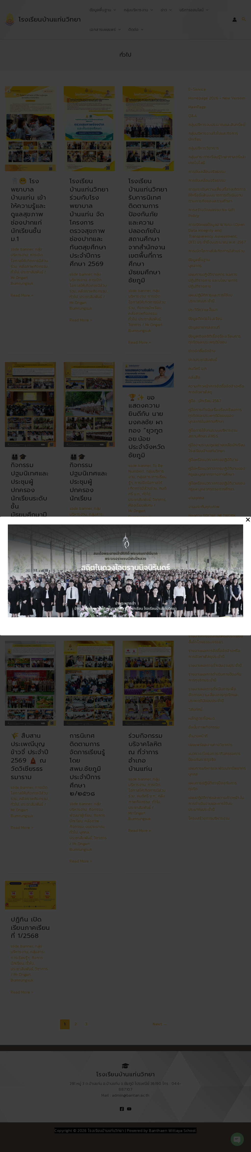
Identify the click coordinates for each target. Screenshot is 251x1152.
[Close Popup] (248, 520)
